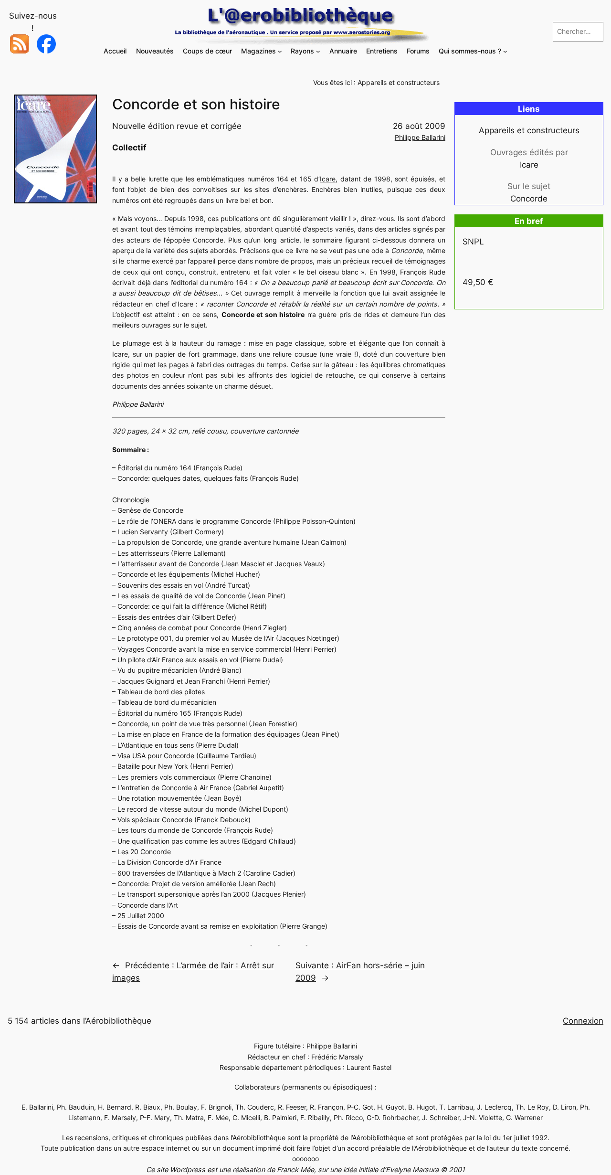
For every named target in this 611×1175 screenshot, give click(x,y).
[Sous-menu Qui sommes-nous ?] (505, 51)
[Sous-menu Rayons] (318, 51)
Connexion (583, 1021)
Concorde (529, 198)
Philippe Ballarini (420, 137)
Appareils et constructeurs (399, 82)
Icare (328, 179)
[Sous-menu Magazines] (280, 51)
